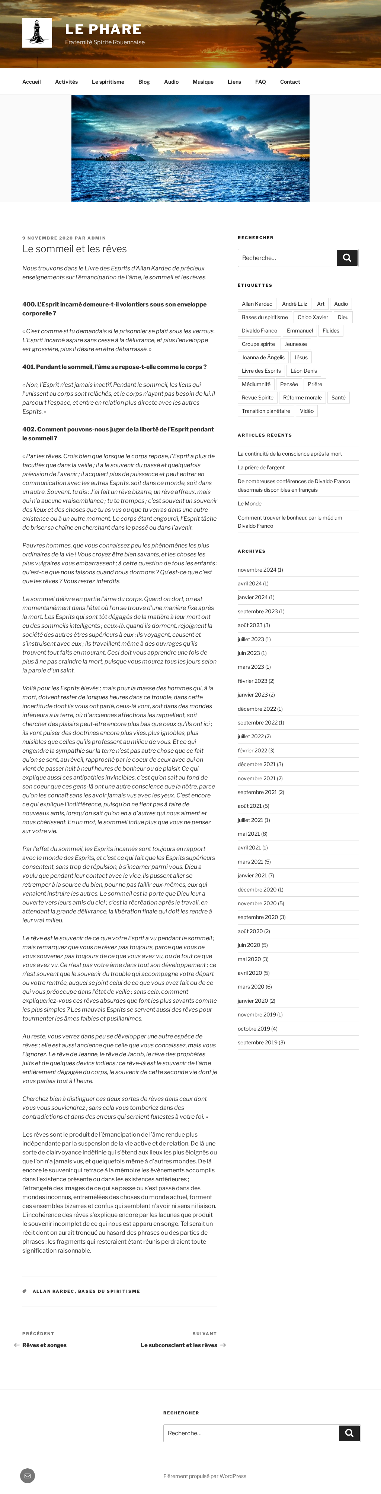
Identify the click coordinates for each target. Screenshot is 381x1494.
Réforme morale (302, 397)
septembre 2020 (258, 917)
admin (96, 238)
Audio (171, 81)
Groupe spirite (258, 344)
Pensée (289, 384)
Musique (203, 81)
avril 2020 (250, 973)
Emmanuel (300, 330)
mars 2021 (250, 861)
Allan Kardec (54, 1291)
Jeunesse (296, 344)
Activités (66, 81)
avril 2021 (249, 847)
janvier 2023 (253, 694)
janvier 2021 (252, 875)
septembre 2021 (257, 792)
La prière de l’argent (261, 467)
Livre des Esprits (261, 370)
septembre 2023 (258, 611)
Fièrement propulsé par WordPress (204, 1476)
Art (320, 304)
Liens (234, 81)
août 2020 (250, 931)
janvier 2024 (253, 597)
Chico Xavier (313, 317)
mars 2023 (251, 667)
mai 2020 (249, 959)
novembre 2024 (257, 569)
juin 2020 (249, 945)
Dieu (343, 317)
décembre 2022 (257, 709)
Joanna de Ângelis (263, 357)
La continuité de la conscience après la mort (290, 453)
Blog (144, 81)
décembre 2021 (257, 764)
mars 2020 (251, 986)
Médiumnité (256, 384)
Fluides (331, 330)
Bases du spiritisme (109, 1291)
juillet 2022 (251, 736)
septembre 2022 (258, 722)
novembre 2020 (257, 903)
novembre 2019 (257, 1014)
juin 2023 (249, 653)
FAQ (260, 81)
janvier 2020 (253, 1000)
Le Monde (250, 503)
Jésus (301, 357)
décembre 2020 (257, 889)
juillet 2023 (251, 639)
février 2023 (253, 681)
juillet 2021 (250, 820)
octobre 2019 (254, 1028)
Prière (315, 384)
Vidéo (307, 411)
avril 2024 (250, 583)
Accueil (31, 81)
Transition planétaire (266, 411)
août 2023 (250, 625)
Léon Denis (304, 370)
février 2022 (252, 750)
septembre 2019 (258, 1042)
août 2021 (250, 806)
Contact (290, 81)
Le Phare (104, 29)
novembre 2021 (257, 778)
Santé (339, 397)
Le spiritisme (108, 81)
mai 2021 (249, 833)
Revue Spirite (257, 397)
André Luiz (294, 304)
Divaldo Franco (259, 330)
